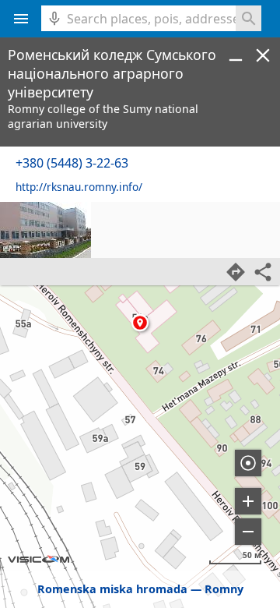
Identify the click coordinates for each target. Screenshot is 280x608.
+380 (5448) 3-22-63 (72, 162)
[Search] (248, 18)
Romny (224, 588)
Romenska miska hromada (112, 588)
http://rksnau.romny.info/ (79, 186)
